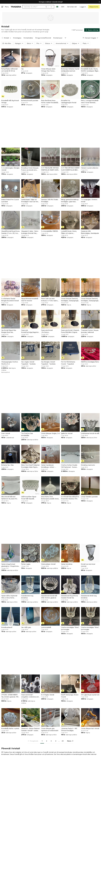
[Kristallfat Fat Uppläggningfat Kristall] (70, 89)
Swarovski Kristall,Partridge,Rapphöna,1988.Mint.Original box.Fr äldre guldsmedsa (30, 331)
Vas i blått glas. (26, 627)
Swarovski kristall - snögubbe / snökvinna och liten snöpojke (30, 696)
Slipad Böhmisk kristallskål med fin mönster (29, 299)
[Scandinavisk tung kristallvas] (30, 584)
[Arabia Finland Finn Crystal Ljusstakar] (10, 188)
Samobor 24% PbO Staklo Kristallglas (49, 200)
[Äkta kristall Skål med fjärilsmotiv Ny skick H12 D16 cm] (10, 485)
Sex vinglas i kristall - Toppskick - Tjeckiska (28, 363)
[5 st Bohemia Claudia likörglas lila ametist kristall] (10, 287)
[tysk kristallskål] (50, 616)
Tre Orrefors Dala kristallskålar (27, 434)
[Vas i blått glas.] (30, 616)
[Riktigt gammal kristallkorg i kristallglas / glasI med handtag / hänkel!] (70, 188)
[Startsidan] (16, 6)
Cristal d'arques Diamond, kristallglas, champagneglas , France (70, 300)
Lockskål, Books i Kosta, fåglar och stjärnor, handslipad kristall (69, 232)
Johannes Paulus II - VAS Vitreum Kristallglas (69, 729)
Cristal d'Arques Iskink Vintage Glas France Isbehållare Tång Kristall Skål (49, 70)
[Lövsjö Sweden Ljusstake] (90, 485)
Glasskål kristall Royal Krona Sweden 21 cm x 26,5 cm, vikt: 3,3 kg (10, 232)
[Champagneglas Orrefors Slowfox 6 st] (10, 351)
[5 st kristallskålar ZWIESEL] (50, 220)
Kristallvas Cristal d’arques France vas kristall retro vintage (29, 169)
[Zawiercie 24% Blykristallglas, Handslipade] (90, 220)
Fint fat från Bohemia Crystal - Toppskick (68, 363)
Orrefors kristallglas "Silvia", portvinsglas (70, 628)
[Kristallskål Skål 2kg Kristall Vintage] (10, 89)
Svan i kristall (5, 433)
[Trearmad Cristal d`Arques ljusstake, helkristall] (90, 319)
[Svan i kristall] (10, 422)
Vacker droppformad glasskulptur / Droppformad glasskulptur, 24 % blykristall (10, 565)
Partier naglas (25, 564)
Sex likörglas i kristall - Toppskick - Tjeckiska (48, 363)
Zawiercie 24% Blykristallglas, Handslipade (90, 232)
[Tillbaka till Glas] (2, 37)
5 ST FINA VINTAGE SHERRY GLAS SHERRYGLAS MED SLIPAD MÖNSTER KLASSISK (70, 169)
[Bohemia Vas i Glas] (10, 454)
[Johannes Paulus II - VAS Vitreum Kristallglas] (70, 717)
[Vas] (30, 58)
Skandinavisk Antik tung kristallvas (89, 597)
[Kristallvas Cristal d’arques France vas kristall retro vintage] (30, 157)
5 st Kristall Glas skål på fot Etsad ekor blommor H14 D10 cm (70, 498)
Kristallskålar (28, 38)
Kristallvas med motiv (88, 465)
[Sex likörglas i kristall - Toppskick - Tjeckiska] (50, 351)
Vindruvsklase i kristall (48, 564)
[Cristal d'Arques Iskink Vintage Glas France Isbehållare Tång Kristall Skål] (50, 58)
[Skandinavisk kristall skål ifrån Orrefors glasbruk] (50, 584)
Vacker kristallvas (66, 564)
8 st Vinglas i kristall (47, 695)
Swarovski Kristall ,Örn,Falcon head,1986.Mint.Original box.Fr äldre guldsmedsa (49, 331)
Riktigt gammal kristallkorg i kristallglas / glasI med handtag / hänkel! (70, 201)
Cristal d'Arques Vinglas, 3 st (50, 433)
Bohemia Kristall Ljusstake (29, 100)
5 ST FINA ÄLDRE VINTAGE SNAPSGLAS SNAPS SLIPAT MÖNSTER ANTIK (50, 169)
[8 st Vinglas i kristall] (50, 683)
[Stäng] (99, 2)
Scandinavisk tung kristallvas (27, 597)
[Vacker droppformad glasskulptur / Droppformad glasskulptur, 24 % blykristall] (10, 553)
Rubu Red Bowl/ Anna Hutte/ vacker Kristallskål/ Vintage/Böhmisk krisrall (49, 102)
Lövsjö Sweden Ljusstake (89, 496)
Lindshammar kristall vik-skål (90, 433)
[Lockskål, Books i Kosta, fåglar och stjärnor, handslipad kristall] (70, 220)
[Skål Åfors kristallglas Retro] (90, 351)
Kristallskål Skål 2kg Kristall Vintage (10, 101)
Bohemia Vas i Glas (7, 465)
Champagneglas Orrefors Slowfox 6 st (9, 363)
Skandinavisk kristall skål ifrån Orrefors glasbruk (49, 597)
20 (63, 741)
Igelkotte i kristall (66, 433)
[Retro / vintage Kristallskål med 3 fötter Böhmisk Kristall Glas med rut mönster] (90, 89)
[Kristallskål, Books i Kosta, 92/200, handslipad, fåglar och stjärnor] (90, 58)
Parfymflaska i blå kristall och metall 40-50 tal (9, 70)
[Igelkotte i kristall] (70, 422)
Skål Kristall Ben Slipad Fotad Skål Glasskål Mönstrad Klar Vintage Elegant (28, 498)
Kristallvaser (57, 38)
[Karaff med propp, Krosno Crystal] (70, 683)
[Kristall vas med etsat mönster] (90, 553)
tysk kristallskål (46, 627)
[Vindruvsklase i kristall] (50, 553)
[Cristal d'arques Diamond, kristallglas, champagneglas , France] (70, 287)
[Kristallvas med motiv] (90, 454)
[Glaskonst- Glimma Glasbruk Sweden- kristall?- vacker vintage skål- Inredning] (30, 717)
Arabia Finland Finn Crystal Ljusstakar (10, 200)
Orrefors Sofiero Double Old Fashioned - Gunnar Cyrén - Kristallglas (69, 466)
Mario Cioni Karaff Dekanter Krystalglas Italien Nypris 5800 (30, 466)
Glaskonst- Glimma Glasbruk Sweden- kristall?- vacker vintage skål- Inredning (30, 730)
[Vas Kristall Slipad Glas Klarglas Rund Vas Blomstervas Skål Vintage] (10, 319)
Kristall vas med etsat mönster (88, 565)
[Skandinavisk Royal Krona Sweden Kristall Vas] (70, 584)
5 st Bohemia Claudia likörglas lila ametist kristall (10, 299)
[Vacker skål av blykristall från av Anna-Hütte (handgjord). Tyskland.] (10, 584)
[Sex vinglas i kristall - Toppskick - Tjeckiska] (30, 351)
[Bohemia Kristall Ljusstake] (30, 89)
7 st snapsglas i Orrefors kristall (89, 200)
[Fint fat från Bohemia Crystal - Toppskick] (70, 351)
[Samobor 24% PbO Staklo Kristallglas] (50, 188)
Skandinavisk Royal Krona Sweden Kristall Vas (69, 597)
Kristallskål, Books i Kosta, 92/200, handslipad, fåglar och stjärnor (89, 70)
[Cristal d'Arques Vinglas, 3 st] (50, 422)
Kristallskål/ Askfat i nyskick (10, 728)
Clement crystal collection (89, 168)
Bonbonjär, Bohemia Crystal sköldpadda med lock (70, 70)
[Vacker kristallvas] (70, 553)
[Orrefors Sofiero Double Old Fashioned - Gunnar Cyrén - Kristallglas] (70, 454)
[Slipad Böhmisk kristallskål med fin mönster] (30, 287)
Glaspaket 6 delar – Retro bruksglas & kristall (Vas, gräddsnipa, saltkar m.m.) (29, 232)
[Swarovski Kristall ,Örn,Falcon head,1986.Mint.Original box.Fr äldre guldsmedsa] (50, 319)
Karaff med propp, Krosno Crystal (69, 696)
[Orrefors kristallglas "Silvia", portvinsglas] (70, 616)
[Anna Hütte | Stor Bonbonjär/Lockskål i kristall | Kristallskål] (50, 485)
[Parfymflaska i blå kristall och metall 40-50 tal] (10, 58)
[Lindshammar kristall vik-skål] (90, 422)
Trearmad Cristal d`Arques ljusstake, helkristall (90, 331)
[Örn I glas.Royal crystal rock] (90, 683)
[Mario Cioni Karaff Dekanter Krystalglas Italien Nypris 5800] (30, 454)
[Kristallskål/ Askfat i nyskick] (10, 717)
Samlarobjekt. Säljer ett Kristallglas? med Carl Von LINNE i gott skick (29, 201)
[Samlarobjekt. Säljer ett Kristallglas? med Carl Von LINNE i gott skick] (30, 188)
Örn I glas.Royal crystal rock (90, 695)
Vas (22, 69)
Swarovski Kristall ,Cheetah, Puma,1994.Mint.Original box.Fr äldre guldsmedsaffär (70, 331)
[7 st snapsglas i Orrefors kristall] (90, 188)
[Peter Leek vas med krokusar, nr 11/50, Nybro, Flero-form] (50, 287)
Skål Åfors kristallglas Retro (90, 362)
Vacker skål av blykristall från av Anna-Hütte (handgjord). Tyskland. (9, 597)
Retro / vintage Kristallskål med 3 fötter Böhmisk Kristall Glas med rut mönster (89, 102)
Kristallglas (17, 38)
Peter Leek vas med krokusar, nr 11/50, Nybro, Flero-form (49, 300)
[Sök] (46, 6)
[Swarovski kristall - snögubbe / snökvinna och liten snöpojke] (30, 683)
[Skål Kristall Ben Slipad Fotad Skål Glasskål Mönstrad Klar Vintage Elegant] (30, 485)
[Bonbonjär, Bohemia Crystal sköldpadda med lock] (70, 58)
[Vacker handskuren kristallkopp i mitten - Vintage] (50, 454)
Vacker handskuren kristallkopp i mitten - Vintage (48, 466)
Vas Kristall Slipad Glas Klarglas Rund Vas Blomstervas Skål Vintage (9, 331)
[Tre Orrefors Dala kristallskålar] (30, 422)
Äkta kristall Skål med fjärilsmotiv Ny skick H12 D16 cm (9, 498)
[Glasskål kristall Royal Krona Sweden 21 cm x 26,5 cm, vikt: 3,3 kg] (10, 220)
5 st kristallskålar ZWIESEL (49, 231)
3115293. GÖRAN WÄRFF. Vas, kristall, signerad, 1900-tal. (10, 696)
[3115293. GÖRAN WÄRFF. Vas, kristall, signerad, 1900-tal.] (10, 683)
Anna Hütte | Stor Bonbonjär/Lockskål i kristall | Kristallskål (50, 498)
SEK (62, 7)
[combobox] (35, 6)
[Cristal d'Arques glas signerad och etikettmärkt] (50, 717)
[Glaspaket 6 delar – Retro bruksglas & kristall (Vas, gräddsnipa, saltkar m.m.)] (30, 220)
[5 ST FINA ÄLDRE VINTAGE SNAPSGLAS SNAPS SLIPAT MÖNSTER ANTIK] (50, 157)
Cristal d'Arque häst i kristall (90, 728)
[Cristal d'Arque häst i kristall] (90, 717)
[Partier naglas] (30, 553)
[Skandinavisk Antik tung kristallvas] (90, 584)
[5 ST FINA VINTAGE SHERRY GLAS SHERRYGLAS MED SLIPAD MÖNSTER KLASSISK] (70, 157)
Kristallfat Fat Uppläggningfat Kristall (68, 101)
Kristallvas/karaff (6, 627)
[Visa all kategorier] (65, 37)
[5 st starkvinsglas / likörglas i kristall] (10, 157)
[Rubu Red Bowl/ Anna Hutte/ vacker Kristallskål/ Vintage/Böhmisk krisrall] (50, 89)
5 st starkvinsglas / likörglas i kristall (10, 169)
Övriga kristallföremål (43, 38)
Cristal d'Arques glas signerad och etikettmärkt (49, 729)
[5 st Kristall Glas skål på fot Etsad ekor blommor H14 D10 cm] (70, 485)
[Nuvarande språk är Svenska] (57, 6)
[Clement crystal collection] (90, 157)
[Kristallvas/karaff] (10, 616)
